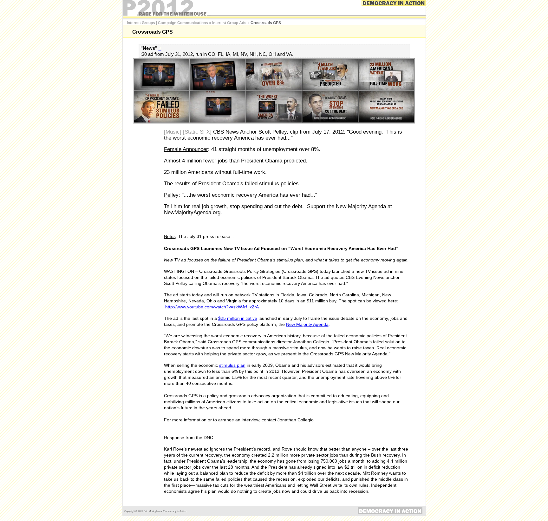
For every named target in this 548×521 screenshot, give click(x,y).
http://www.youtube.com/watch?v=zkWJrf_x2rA (212, 306)
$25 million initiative (237, 318)
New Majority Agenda (307, 324)
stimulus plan (232, 365)
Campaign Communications (183, 23)
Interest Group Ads (229, 23)
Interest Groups (141, 23)
